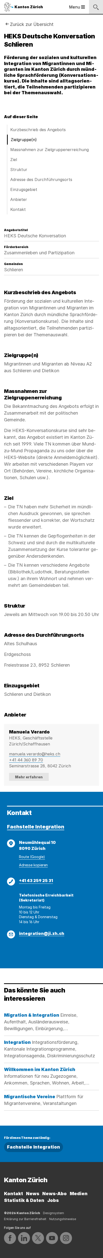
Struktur (18, 169)
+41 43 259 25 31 (36, 880)
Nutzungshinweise (62, 1219)
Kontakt (18, 209)
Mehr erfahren (29, 777)
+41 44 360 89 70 (26, 759)
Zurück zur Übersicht (32, 24)
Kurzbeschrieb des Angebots (38, 129)
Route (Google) (32, 857)
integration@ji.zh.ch (41, 933)
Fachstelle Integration (35, 827)
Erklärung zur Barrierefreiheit (25, 1219)
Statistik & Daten (24, 1200)
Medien (79, 1193)
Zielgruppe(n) (24, 139)
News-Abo (54, 1193)
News (32, 1193)
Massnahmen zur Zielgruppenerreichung (49, 149)
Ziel (13, 159)
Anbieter (18, 199)
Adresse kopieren (33, 865)
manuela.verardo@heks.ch (34, 753)
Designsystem (53, 1213)
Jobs (53, 1200)
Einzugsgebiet (23, 189)
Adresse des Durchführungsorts (41, 179)
